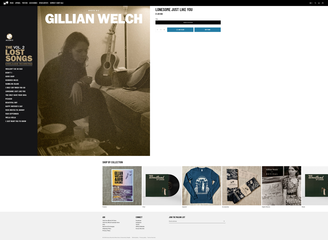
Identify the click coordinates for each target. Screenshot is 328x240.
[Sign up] (224, 221)
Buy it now (207, 29)
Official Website (140, 226)
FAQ (103, 224)
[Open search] (315, 3)
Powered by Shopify (125, 237)
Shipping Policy (106, 228)
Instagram (138, 222)
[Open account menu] (319, 3)
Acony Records (140, 228)
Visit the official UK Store (109, 220)
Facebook (138, 220)
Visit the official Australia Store (110, 222)
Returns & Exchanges (108, 226)
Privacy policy (142, 237)
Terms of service (151, 237)
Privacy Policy (106, 230)
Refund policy (135, 237)
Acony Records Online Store (113, 237)
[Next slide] (224, 187)
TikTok (137, 224)
